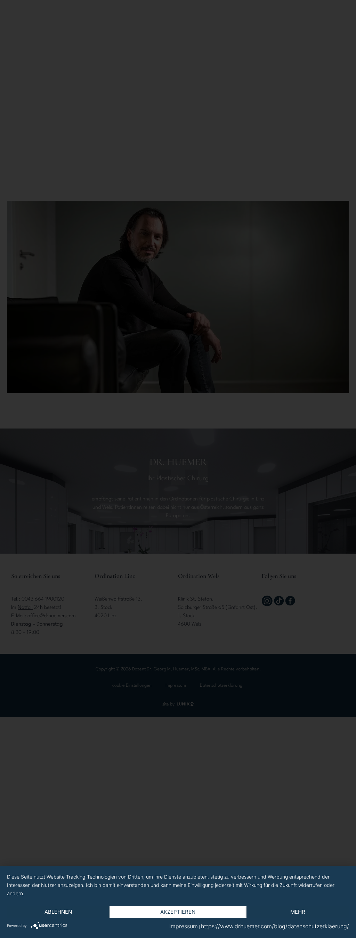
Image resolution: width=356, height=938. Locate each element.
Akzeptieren (177, 911)
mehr (297, 911)
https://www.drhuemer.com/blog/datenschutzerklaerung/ (275, 926)
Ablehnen (58, 911)
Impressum (183, 926)
